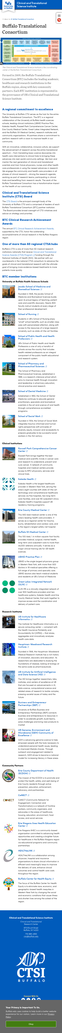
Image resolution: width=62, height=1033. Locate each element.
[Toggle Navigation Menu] (59, 18)
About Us (7, 19)
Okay (31, 1024)
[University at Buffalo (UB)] (8, 4)
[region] (31, 1016)
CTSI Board (11, 201)
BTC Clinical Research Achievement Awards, (33, 229)
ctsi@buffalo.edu (31, 936)
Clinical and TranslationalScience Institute (32, 4)
